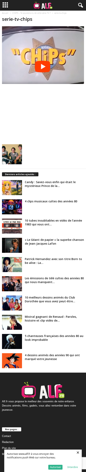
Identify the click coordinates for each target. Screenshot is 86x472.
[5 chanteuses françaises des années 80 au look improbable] (12, 341)
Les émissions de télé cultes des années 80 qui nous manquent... (54, 280)
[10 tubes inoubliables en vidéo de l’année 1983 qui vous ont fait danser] (12, 226)
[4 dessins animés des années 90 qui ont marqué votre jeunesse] (12, 360)
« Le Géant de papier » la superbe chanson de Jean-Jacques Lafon (54, 241)
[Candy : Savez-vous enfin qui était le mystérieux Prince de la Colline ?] (12, 187)
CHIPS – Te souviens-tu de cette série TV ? (31, 13)
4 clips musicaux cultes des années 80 (51, 201)
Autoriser (55, 467)
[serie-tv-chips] (43, 55)
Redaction (8, 442)
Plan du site (9, 448)
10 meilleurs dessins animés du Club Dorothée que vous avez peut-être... (50, 299)
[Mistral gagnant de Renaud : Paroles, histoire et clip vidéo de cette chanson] (12, 322)
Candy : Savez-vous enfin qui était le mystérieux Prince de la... (50, 184)
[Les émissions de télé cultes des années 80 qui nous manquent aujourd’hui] (12, 283)
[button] (79, 5)
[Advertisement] (43, 113)
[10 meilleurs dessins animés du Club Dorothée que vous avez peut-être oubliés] (12, 303)
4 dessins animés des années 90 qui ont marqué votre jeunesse (52, 357)
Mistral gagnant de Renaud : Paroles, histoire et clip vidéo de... (51, 318)
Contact (6, 436)
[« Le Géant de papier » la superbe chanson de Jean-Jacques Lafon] (12, 245)
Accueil (5, 13)
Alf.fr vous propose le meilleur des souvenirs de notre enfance (38, 401)
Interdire (72, 467)
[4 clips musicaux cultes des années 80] (12, 206)
